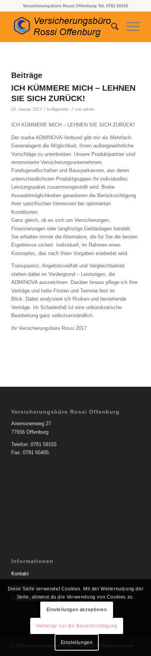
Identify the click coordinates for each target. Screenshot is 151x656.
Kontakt (20, 574)
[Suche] (110, 26)
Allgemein (60, 109)
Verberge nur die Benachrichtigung (76, 626)
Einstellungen (77, 642)
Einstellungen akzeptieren (76, 609)
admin (88, 109)
